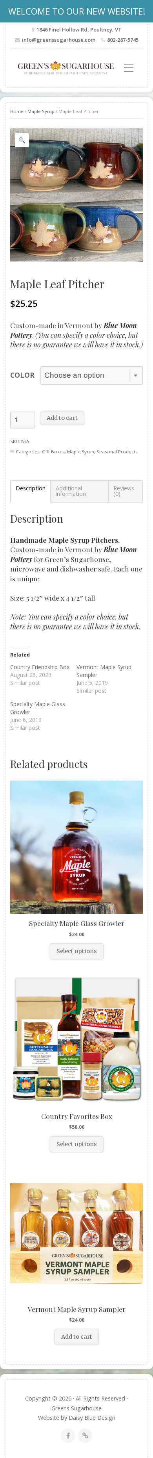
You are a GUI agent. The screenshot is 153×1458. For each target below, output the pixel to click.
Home (17, 111)
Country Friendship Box (39, 667)
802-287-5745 (122, 39)
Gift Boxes (53, 451)
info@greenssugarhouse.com (58, 39)
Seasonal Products (117, 451)
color (22, 375)
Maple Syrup (41, 111)
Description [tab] (31, 489)
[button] (22, 140)
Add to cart (62, 417)
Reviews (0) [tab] (123, 491)
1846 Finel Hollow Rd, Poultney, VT (79, 29)
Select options (76, 951)
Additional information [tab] (71, 491)
